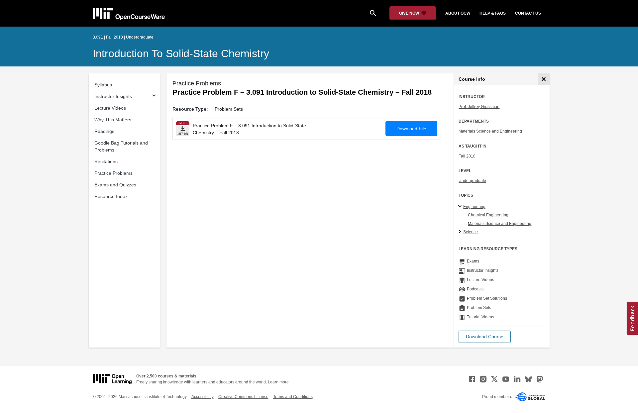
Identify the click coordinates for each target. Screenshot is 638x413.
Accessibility (202, 396)
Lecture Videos (110, 108)
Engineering (474, 206)
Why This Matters (112, 119)
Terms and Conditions (293, 396)
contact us (528, 13)
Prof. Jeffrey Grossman (479, 106)
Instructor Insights (113, 96)
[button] (485, 337)
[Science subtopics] (460, 232)
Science (470, 232)
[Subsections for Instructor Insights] (154, 96)
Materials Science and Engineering (490, 131)
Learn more (278, 382)
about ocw (457, 13)
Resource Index (111, 196)
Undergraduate (472, 180)
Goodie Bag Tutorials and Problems (121, 146)
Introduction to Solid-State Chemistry (181, 53)
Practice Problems (113, 173)
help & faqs (492, 13)
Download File (411, 128)
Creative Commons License (243, 396)
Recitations (106, 161)
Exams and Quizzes (115, 184)
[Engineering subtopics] (460, 206)
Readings (104, 131)
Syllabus (103, 84)
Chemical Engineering (488, 215)
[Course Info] (544, 79)
